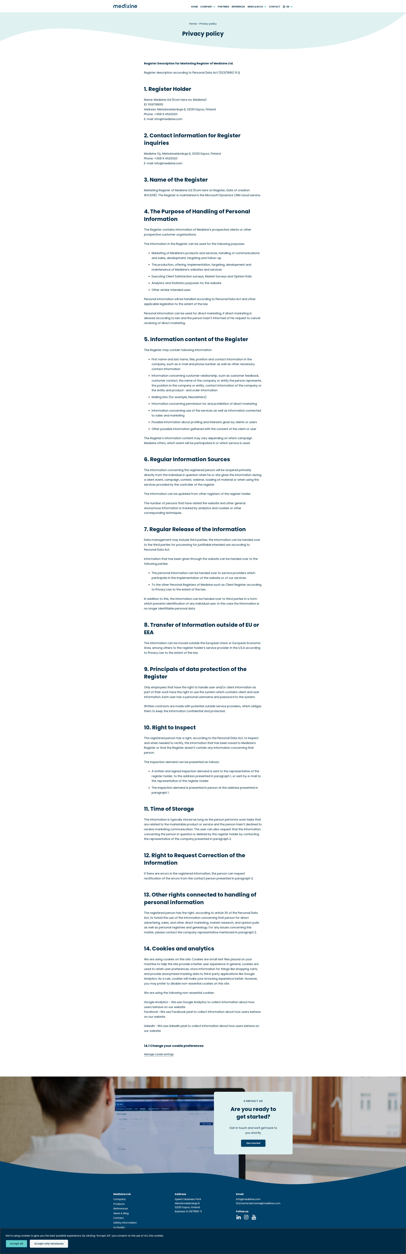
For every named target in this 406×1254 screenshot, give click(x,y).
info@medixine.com (248, 1199)
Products (119, 1204)
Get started (253, 1143)
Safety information (125, 1223)
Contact (274, 6)
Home (194, 6)
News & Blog (255, 6)
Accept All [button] (16, 1243)
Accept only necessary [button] (49, 1243)
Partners (223, 6)
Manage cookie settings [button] (159, 1054)
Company (206, 6)
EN (288, 6)
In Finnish (119, 1227)
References (238, 6)
